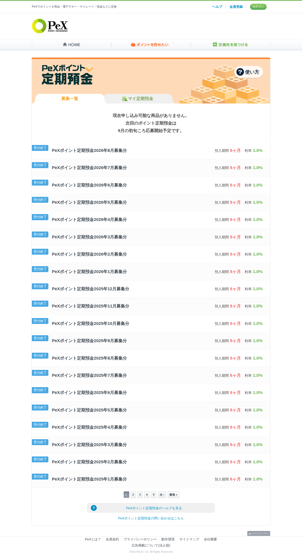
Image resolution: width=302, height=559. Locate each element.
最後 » (173, 494)
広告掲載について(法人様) (151, 545)
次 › (162, 494)
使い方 (252, 72)
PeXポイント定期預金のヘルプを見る (154, 508)
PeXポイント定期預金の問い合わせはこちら (151, 518)
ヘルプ (217, 6)
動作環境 (168, 539)
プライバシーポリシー (140, 539)
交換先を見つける (230, 44)
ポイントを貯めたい (151, 44)
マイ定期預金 (140, 98)
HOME (71, 44)
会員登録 (236, 6)
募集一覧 (69, 98)
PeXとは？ (93, 539)
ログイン (258, 6)
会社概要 (210, 539)
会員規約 (112, 539)
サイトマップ (189, 539)
